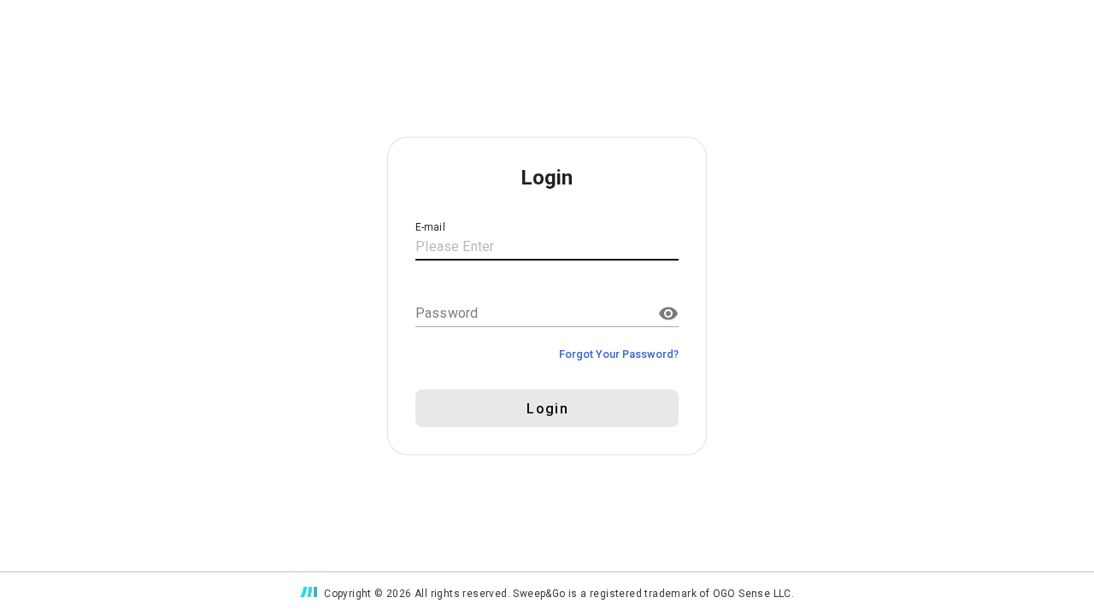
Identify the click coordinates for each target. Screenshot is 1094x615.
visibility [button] (668, 313)
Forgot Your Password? (619, 354)
